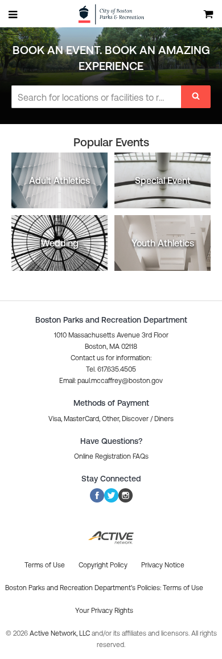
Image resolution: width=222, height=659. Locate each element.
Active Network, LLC (61, 633)
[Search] (196, 96)
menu (13, 14)
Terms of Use (183, 588)
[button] (111, 381)
